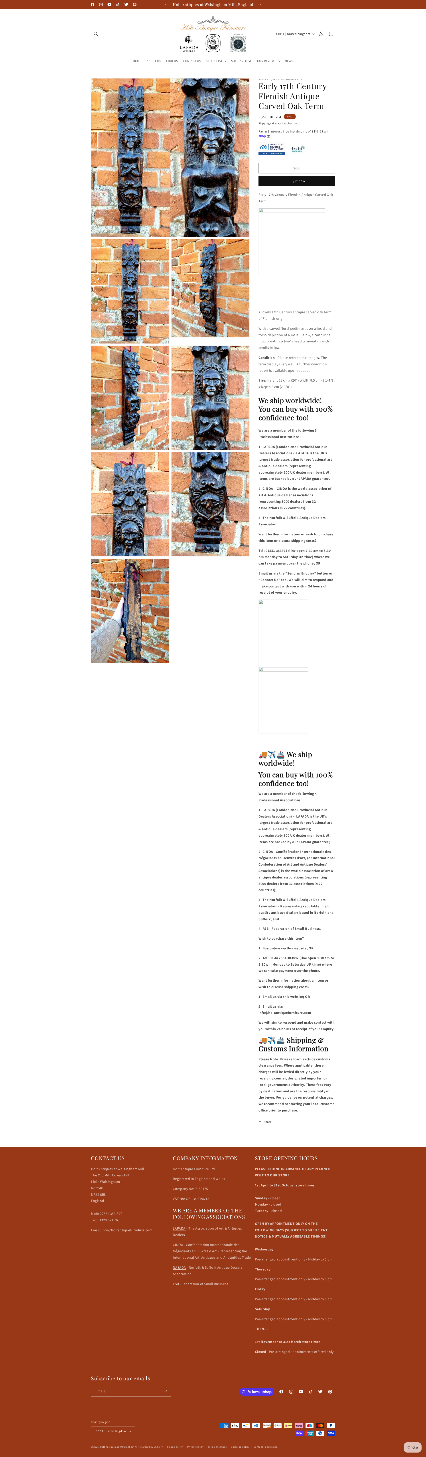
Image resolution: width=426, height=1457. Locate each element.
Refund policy (175, 1446)
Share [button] (268, 1122)
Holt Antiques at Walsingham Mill (120, 1446)
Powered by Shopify (151, 1446)
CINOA (178, 1244)
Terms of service (217, 1446)
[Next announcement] (260, 4)
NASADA (179, 1267)
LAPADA (179, 1228)
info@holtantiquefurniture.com (126, 1230)
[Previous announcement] (166, 4)
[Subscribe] (166, 1391)
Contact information (266, 1446)
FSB (176, 1284)
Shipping (264, 123)
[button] (96, 34)
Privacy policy (195, 1446)
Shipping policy (240, 1446)
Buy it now (296, 181)
